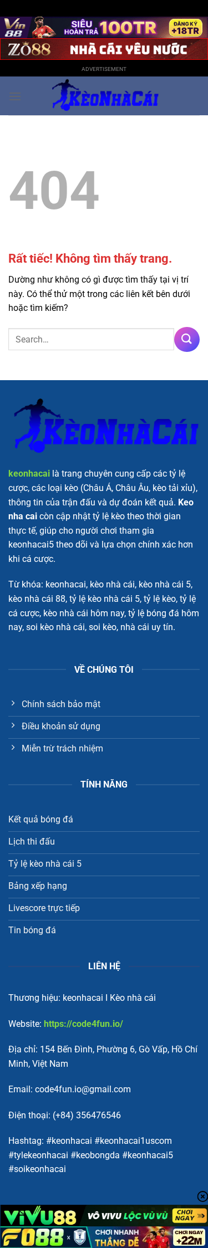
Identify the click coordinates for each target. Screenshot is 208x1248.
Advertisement (104, 69)
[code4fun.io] (104, 96)
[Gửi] (187, 339)
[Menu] (15, 96)
